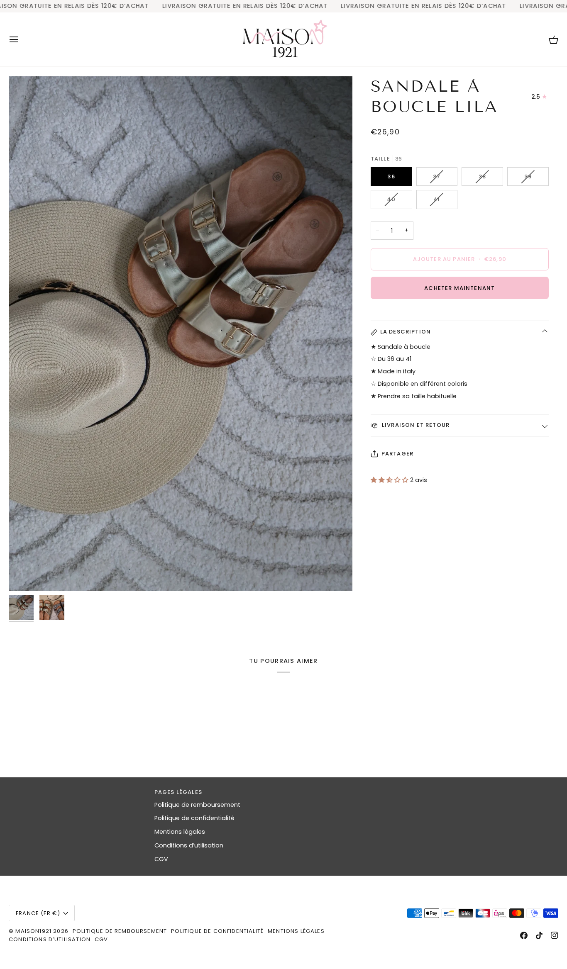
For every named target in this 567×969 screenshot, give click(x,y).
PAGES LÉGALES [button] (178, 792)
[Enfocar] (180, 333)
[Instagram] (554, 935)
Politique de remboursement (197, 805)
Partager (397, 454)
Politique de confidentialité (194, 818)
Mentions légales (179, 832)
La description (405, 332)
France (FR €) (38, 913)
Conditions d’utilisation (188, 845)
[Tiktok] (539, 935)
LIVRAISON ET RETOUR (415, 425)
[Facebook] (524, 935)
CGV (161, 859)
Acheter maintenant (459, 288)
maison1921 (33, 931)
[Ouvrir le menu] (21, 39)
